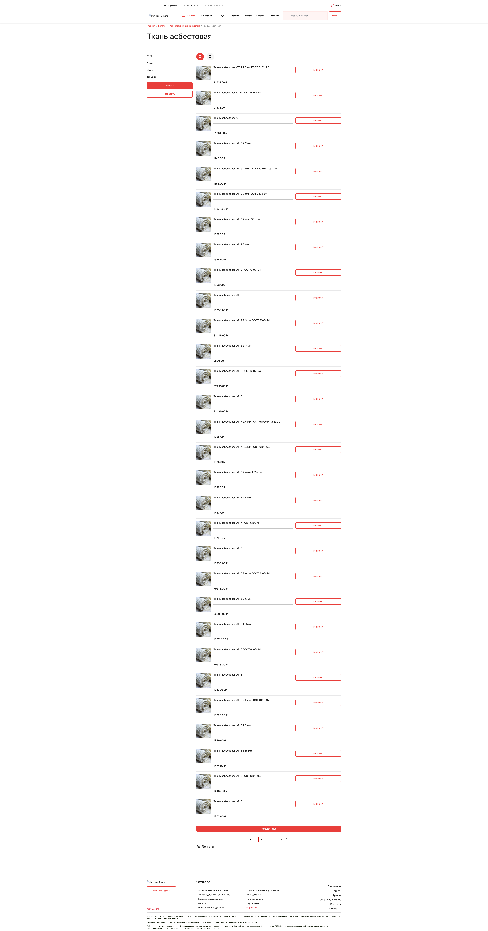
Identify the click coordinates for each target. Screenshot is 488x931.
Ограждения (253, 903)
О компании (206, 15)
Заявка (335, 15)
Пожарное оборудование (211, 907)
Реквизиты (335, 908)
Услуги (221, 15)
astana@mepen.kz (172, 6)
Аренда (235, 15)
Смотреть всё (251, 907)
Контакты (275, 15)
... (277, 839)
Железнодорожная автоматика (214, 894)
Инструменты (254, 894)
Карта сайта (153, 909)
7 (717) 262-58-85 (192, 6)
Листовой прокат (255, 899)
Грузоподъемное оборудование (263, 890)
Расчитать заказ (161, 890)
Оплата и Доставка (254, 15)
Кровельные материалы (210, 899)
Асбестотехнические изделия (213, 890)
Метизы (202, 903)
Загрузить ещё (268, 828)
